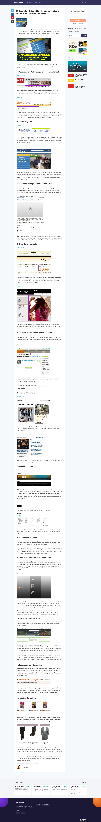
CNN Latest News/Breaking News (25, 434)
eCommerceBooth (45, 804)
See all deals (84, 782)
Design (23, 16)
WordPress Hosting (74, 819)
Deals (35, 2)
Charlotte (28, 16)
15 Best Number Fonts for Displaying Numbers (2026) (81, 75)
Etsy (18, 344)
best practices (20, 763)
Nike (18, 573)
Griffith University (21, 75)
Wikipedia (19, 125)
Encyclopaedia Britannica (22, 146)
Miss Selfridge (20, 286)
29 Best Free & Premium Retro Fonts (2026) (80, 80)
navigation (36, 763)
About (40, 2)
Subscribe (77, 20)
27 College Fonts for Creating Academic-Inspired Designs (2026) (77, 65)
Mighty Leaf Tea (20, 247)
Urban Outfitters (20, 396)
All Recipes (19, 97)
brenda (84, 69)
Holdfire (18, 469)
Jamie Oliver (19, 502)
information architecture (28, 763)
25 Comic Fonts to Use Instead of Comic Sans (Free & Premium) (80, 86)
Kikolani (38, 804)
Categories (29, 2)
